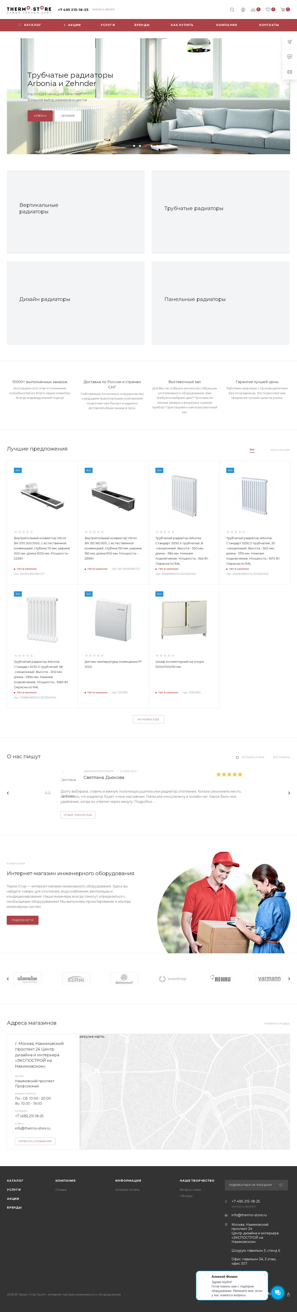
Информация (128, 1180)
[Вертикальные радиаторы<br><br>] (103, 212)
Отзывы (61, 1189)
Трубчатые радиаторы (193, 208)
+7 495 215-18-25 (73, 10)
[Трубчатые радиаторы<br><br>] (248, 212)
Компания (65, 1180)
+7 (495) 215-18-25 (29, 1116)
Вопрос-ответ (190, 1189)
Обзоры (186, 1196)
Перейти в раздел (277, 1023)
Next (289, 793)
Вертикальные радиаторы (38, 208)
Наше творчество (197, 1180)
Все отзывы (281, 757)
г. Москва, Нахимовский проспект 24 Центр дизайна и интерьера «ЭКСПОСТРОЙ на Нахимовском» (39, 1055)
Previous (8, 793)
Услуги (14, 1189)
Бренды (14, 1207)
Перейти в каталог (49, 113)
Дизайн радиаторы (44, 299)
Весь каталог (280, 450)
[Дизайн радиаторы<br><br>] (103, 303)
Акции (13, 1198)
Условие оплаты (127, 1189)
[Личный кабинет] (243, 10)
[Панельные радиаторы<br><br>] (248, 303)
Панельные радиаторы (195, 299)
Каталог (15, 1180)
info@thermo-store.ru (32, 1128)
